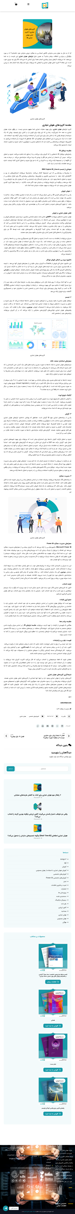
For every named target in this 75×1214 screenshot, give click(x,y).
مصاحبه (63, 911)
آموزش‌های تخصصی (34, 716)
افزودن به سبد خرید (51, 1026)
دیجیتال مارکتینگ (60, 900)
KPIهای (48, 217)
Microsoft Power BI (63, 547)
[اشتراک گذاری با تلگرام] (52, 726)
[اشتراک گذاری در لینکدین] (62, 726)
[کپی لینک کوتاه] (38, 726)
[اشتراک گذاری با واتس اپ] (57, 726)
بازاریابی (6, 270)
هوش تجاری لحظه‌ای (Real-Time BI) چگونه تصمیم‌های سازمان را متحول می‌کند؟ (37, 835)
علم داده (63, 904)
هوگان (64, 922)
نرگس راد (63, 716)
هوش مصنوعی (61, 918)
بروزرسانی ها (62, 892)
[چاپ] (43, 726)
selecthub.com (65, 703)
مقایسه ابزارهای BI (30, 625)
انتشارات (63, 889)
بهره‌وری (29, 307)
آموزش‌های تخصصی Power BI (56, 878)
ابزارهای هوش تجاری (26, 56)
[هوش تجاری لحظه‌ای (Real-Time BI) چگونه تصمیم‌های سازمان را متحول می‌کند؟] (37, 828)
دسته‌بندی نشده (61, 896)
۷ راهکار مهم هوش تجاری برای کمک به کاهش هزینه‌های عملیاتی (37, 795)
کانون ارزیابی (62, 907)
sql (65, 863)
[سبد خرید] (16, 4)
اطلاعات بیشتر (51, 982)
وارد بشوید (52, 756)
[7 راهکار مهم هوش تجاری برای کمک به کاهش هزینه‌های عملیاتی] (37, 787)
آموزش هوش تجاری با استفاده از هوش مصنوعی (51, 870)
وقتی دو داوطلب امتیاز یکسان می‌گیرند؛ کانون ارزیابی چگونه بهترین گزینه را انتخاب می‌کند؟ (37, 815)
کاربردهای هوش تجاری (37, 119)
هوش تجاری (57, 129)
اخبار (64, 881)
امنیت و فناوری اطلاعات (58, 885)
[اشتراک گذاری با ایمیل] (48, 726)
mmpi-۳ (63, 859)
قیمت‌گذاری (25, 647)
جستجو (11, 769)
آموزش (64, 866)
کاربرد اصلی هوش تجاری (51, 62)
